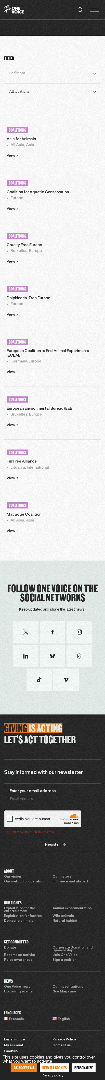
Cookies (11, 1051)
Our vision (12, 876)
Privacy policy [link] (52, 1075)
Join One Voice (64, 955)
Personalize (83, 1068)
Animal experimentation (72, 908)
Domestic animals (18, 921)
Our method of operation (24, 881)
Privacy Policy (64, 1039)
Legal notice (14, 1039)
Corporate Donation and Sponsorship (72, 949)
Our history (61, 876)
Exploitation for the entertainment (19, 910)
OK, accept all (24, 1068)
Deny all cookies (54, 1068)
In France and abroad (70, 881)
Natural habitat (64, 921)
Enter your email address (32, 791)
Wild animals (63, 916)
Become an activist (19, 955)
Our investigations (67, 986)
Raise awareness (18, 960)
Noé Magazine (64, 991)
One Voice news (17, 986)
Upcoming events (18, 991)
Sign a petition (64, 960)
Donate (10, 947)
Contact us (61, 1045)
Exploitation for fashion (23, 916)
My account (13, 1045)
